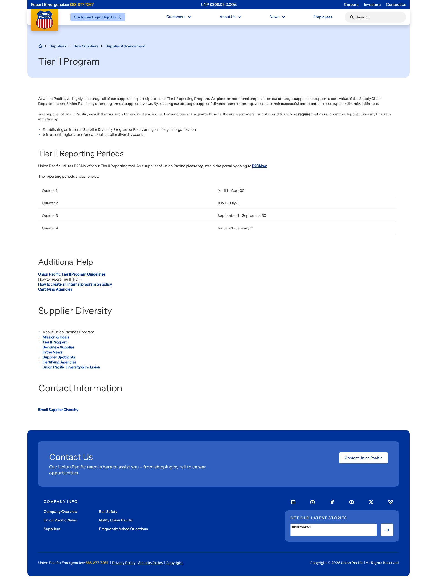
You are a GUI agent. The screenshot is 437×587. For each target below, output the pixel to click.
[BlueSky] (390, 502)
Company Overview (60, 511)
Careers (351, 4)
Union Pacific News (60, 520)
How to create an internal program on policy (75, 284)
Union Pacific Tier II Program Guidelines (71, 274)
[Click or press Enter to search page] (352, 17)
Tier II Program (55, 342)
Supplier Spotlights (59, 357)
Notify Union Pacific (116, 520)
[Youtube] (351, 502)
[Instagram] (312, 502)
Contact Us (396, 4)
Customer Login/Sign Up (95, 17)
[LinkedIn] (293, 502)
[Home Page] (42, 46)
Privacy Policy (123, 562)
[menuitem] (179, 17)
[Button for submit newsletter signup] (387, 530)
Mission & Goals (56, 337)
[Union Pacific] (44, 20)
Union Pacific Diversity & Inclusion (71, 367)
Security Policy (150, 562)
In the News (52, 352)
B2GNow (259, 166)
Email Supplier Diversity (58, 409)
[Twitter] (371, 502)
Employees (322, 17)
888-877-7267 (82, 4)
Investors (372, 4)
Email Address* (302, 526)
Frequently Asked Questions (123, 528)
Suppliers (52, 528)
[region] (219, 4)
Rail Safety (108, 511)
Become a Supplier (58, 347)
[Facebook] (332, 502)
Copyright (174, 562)
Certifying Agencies (55, 289)
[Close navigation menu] (189, 17)
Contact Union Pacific (363, 457)
